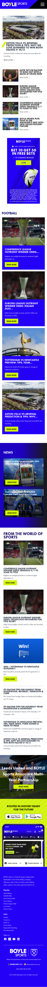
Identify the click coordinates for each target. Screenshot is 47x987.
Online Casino (7, 909)
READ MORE (11, 265)
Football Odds (7, 896)
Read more (10, 583)
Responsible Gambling (10, 928)
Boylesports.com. (21, 975)
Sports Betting (7, 893)
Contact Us (6, 920)
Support (5, 917)
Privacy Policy (7, 925)
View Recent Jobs (8, 930)
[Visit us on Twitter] (9, 939)
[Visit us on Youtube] (14, 939)
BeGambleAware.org (33, 964)
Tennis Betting (7, 901)
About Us (6, 922)
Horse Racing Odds (9, 898)
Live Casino (6, 906)
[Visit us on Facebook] (5, 939)
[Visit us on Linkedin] (18, 939)
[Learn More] (14, 816)
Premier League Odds (9, 904)
